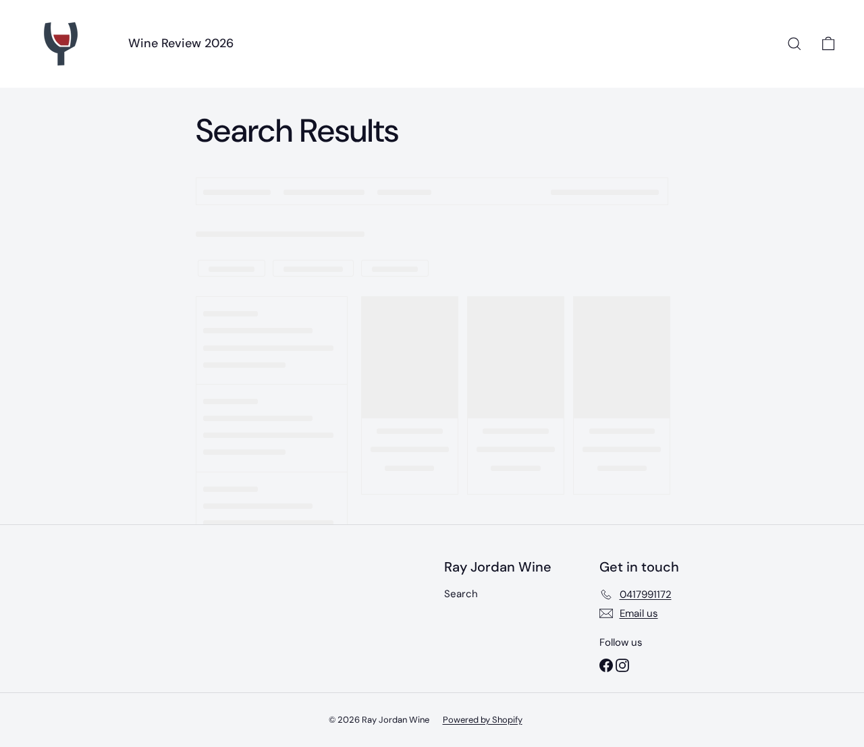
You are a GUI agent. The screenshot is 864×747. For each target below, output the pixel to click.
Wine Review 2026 (181, 43)
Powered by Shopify (482, 719)
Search (461, 594)
